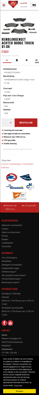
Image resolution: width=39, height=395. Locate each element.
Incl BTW (23, 3)
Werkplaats (6, 261)
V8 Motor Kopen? (9, 272)
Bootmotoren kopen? (11, 282)
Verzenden (6, 246)
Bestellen (26, 122)
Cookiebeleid (7, 243)
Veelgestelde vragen (10, 268)
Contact (5, 229)
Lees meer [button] (18, 385)
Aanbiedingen (15, 164)
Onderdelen (28, 164)
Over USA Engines (9, 257)
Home (5, 164)
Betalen (5, 239)
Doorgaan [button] (19, 391)
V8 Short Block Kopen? (11, 279)
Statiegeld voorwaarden (12, 265)
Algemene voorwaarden (12, 225)
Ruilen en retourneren (11, 232)
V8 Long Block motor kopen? (14, 275)
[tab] (7, 60)
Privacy (5, 236)
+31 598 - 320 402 (9, 353)
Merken (5, 167)
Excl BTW (23, 7)
